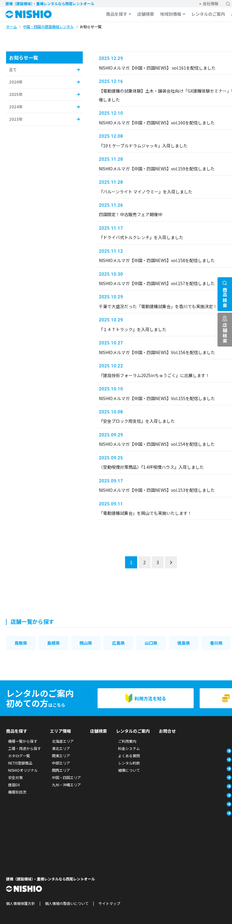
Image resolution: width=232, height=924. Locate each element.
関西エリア (61, 770)
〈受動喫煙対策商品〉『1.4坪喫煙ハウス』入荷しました (151, 467)
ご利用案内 (127, 741)
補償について (129, 770)
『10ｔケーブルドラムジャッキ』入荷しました (143, 146)
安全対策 (15, 777)
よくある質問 (129, 755)
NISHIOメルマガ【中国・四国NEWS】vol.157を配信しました (157, 283)
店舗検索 (145, 14)
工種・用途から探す (24, 748)
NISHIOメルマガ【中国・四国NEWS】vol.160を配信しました (157, 123)
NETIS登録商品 (20, 762)
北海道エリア (63, 741)
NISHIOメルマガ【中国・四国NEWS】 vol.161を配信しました (157, 68)
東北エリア (61, 748)
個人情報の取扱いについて (67, 903)
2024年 (16, 107)
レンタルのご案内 (208, 14)
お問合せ (167, 731)
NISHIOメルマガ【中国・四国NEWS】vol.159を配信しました (157, 169)
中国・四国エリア (66, 777)
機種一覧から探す (22, 741)
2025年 (16, 94)
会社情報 (210, 3)
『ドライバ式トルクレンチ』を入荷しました (141, 237)
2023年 (16, 119)
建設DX (14, 784)
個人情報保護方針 (20, 903)
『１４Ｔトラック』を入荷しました (132, 329)
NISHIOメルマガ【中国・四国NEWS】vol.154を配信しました (157, 444)
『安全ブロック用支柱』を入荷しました (137, 421)
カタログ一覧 (19, 755)
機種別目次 (17, 791)
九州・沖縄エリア (66, 784)
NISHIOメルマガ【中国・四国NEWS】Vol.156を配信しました (157, 352)
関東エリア (61, 755)
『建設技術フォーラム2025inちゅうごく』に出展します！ (154, 375)
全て (13, 69)
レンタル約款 (129, 762)
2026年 (16, 82)
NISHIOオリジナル (23, 770)
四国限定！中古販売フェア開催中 (130, 214)
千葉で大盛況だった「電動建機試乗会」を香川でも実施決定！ (158, 306)
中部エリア (61, 762)
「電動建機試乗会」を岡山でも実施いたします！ (145, 513)
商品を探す (116, 14)
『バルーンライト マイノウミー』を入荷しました (145, 192)
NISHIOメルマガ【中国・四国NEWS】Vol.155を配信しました (157, 398)
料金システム (129, 748)
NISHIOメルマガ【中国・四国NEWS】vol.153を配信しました (157, 490)
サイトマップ (109, 903)
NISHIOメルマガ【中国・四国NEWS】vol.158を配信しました (157, 260)
